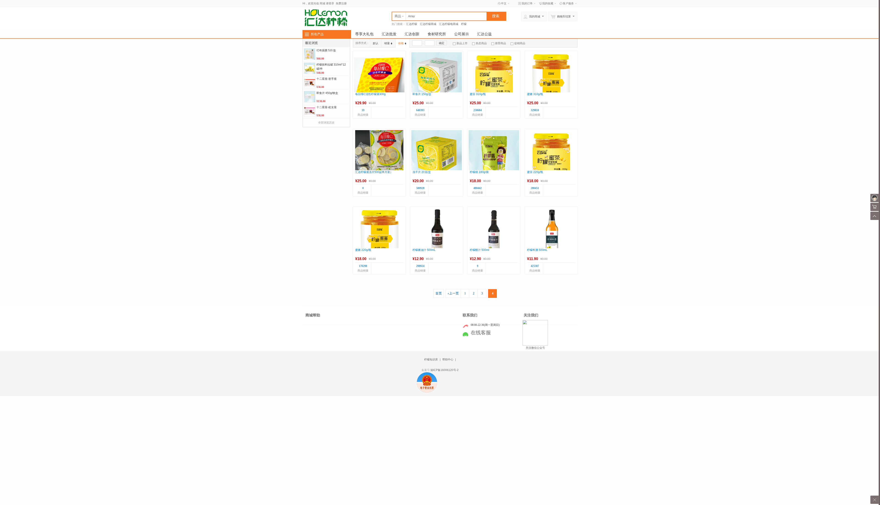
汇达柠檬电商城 (448, 24)
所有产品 (317, 34)
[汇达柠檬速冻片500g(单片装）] (379, 155)
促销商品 (519, 43)
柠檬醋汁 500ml (479, 250)
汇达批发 (389, 34)
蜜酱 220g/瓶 (363, 250)
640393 (420, 110)
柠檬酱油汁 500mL (424, 250)
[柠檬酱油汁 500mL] (436, 233)
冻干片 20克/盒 (421, 172)
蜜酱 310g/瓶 (535, 94)
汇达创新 (412, 34)
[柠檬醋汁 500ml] (494, 233)
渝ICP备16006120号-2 (444, 370)
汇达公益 (484, 34)
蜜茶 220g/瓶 (535, 172)
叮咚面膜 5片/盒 (326, 50)
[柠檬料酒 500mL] (551, 233)
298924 (420, 266)
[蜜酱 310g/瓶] (551, 77)
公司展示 (461, 34)
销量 (387, 43)
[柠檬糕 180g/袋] (494, 155)
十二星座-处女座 (326, 107)
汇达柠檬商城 (428, 24)
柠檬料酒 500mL (537, 250)
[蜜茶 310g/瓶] (494, 77)
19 (363, 110)
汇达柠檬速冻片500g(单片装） (374, 172)
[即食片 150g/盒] (436, 77)
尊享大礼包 (364, 34)
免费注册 (341, 3)
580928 (420, 188)
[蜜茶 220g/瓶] (551, 155)
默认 (375, 43)
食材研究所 (437, 34)
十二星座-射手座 (326, 78)
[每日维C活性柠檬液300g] (379, 77)
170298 (363, 266)
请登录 (330, 3)
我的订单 (527, 3)
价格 (401, 43)
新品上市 (462, 43)
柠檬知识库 (431, 359)
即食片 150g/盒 (421, 94)
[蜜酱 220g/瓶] (379, 233)
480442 (477, 188)
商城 (322, 3)
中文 (503, 3)
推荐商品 (500, 43)
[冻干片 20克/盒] (436, 155)
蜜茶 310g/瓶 (478, 94)
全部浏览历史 (326, 122)
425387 (535, 266)
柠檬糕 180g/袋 (479, 172)
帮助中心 (447, 359)
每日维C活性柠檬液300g (370, 94)
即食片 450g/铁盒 (327, 93)
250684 (477, 110)
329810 (535, 110)
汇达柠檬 (411, 24)
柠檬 (464, 24)
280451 (535, 188)
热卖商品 (481, 43)
